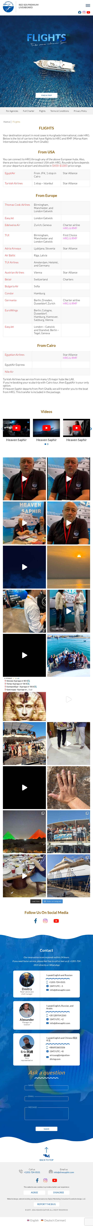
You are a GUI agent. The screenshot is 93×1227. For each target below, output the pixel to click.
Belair (8, 279)
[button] (45, 444)
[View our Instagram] (84, 12)
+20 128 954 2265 (57, 1015)
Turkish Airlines (14, 183)
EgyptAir (10, 173)
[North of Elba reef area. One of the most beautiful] (24, 567)
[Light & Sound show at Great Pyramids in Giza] (24, 831)
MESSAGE (32, 1107)
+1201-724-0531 (57, 982)
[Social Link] (37, 1180)
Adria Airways (13, 248)
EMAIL (31, 1096)
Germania (10, 300)
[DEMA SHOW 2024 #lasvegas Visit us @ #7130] (68, 523)
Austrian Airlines (14, 272)
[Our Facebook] (35, 921)
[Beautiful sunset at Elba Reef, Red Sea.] (68, 567)
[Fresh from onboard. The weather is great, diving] (24, 875)
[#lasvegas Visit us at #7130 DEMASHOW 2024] (68, 478)
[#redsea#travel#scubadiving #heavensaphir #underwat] (68, 699)
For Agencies (12, 111)
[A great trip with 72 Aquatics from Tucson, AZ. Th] (68, 831)
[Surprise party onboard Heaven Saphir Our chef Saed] (68, 743)
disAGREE (58, 1192)
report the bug (46, 1204)
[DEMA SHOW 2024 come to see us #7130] (24, 478)
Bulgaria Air (12, 286)
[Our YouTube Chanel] (56, 921)
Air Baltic (10, 255)
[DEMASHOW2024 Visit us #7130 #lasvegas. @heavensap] (24, 523)
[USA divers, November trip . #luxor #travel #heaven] (68, 655)
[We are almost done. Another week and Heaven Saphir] (68, 875)
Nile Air (9, 371)
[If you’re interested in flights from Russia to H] (24, 699)
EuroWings (11, 310)
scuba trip (34, 382)
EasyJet (9, 218)
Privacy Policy (80, 111)
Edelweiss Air (12, 225)
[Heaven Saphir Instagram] (45, 921)
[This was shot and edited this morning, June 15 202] (24, 787)
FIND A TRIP (46, 95)
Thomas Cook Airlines (17, 204)
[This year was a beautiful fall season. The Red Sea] (24, 743)
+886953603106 (57, 1047)
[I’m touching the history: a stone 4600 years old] (68, 787)
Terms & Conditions (59, 111)
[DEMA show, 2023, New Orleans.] (24, 655)
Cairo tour (52, 382)
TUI (7, 235)
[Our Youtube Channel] (88, 12)
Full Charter (28, 111)
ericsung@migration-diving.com (60, 1057)
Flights (42, 111)
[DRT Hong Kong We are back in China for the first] (24, 611)
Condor (9, 293)
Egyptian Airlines (14, 354)
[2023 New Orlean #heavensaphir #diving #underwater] (68, 611)
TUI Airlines (12, 262)
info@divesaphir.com (60, 990)
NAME (31, 1085)
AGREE (34, 1192)
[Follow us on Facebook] (79, 12)
